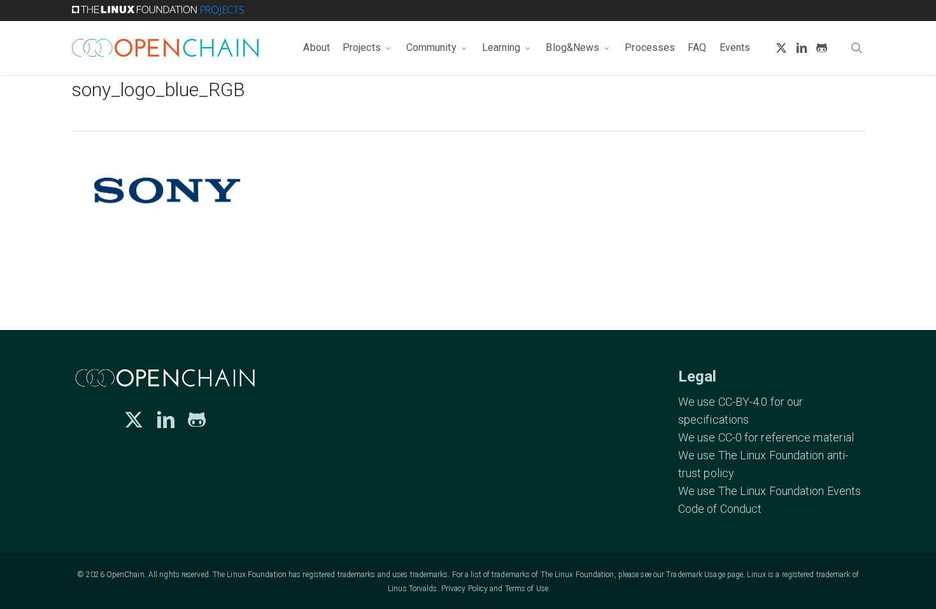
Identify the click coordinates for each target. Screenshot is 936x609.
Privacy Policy (464, 588)
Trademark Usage (695, 574)
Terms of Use (526, 588)
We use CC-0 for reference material (766, 437)
